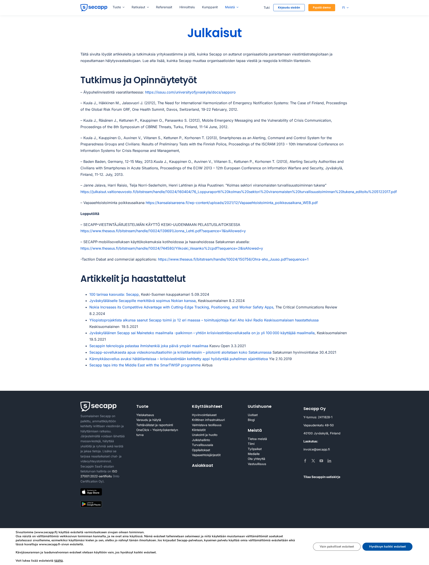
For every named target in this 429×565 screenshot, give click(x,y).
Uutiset (253, 415)
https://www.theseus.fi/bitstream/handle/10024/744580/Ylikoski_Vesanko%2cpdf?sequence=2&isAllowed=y (171, 248)
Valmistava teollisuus (206, 425)
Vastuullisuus (257, 464)
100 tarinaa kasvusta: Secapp (114, 294)
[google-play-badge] (91, 501)
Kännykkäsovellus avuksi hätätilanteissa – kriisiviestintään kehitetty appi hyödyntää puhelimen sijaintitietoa (178, 359)
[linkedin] (329, 461)
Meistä (255, 430)
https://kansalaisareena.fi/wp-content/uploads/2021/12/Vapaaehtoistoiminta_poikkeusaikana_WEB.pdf (232, 202)
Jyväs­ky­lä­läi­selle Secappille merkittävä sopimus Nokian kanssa (142, 300)
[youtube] (321, 461)
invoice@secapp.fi (316, 449)
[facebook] (305, 461)
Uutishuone (259, 406)
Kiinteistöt (199, 430)
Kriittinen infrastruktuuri (208, 420)
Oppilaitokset (201, 450)
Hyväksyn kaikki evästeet (387, 546)
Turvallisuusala (202, 445)
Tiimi (251, 444)
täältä (58, 561)
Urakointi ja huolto (204, 435)
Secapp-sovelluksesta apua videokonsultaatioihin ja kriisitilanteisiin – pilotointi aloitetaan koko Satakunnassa (180, 352)
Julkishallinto (201, 440)
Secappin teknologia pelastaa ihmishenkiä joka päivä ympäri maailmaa (148, 346)
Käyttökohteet (207, 406)
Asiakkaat (202, 465)
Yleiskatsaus (145, 415)
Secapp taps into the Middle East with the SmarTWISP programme (145, 365)
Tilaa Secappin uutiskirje (321, 477)
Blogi (251, 420)
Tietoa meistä (257, 439)
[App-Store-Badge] (91, 490)
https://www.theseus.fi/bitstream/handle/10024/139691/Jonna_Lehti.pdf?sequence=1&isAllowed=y (163, 231)
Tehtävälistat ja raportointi (154, 425)
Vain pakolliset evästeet (337, 546)
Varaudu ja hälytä (148, 420)
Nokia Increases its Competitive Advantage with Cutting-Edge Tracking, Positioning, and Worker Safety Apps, (181, 307)
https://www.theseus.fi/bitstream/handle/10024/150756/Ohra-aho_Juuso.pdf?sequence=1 (233, 259)
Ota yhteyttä (256, 459)
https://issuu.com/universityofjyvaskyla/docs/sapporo (190, 92)
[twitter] (313, 461)
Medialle (254, 454)
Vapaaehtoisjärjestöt (206, 455)
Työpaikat (255, 449)
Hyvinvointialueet (204, 415)
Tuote (142, 406)
